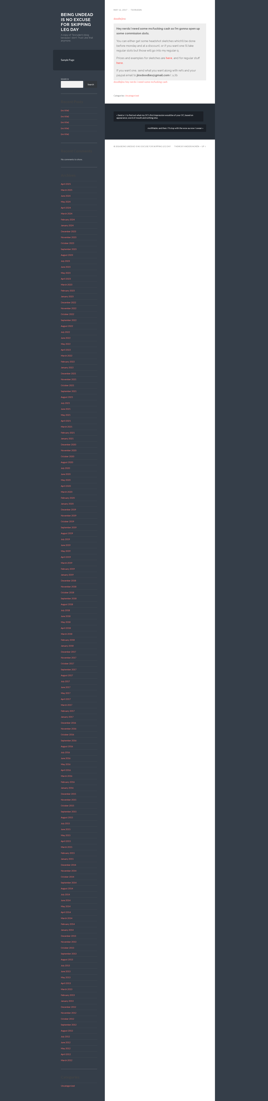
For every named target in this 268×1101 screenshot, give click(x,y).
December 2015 (68, 794)
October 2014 (67, 876)
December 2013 (68, 936)
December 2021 (68, 373)
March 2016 (66, 776)
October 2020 (67, 456)
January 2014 (67, 930)
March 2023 (66, 284)
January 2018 (67, 645)
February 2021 (68, 432)
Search (65, 79)
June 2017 (65, 687)
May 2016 (65, 764)
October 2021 (67, 385)
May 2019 (65, 551)
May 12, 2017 (120, 10)
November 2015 (68, 799)
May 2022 (65, 344)
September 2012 (68, 1024)
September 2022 (68, 320)
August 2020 (67, 462)
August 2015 (67, 817)
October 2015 (67, 805)
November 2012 (68, 1013)
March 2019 (66, 563)
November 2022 (68, 308)
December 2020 (68, 444)
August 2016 (67, 746)
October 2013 (67, 948)
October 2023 (67, 243)
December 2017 (68, 651)
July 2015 (65, 823)
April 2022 (66, 349)
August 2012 (67, 1030)
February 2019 (68, 569)
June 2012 (65, 1042)
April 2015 (66, 841)
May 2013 (65, 977)
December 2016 (68, 723)
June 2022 (65, 338)
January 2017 (67, 717)
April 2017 (66, 699)
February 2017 (68, 711)
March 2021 (66, 426)
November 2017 (68, 657)
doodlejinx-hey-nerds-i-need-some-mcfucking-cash (140, 81)
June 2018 (65, 616)
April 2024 (66, 207)
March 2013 (66, 989)
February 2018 (68, 640)
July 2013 (65, 965)
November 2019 (68, 515)
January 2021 (67, 438)
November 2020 (68, 450)
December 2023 (68, 231)
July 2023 (65, 261)
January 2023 (67, 296)
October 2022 (67, 314)
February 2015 (68, 853)
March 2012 (66, 1060)
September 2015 (68, 811)
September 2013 (68, 953)
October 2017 (67, 663)
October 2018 (67, 592)
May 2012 (65, 1048)
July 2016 (65, 752)
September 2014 (68, 882)
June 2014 (65, 900)
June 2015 (65, 829)
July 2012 (65, 1036)
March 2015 (66, 847)
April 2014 (66, 912)
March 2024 (66, 213)
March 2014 (66, 918)
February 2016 (68, 782)
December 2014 (68, 865)
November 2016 (68, 728)
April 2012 (66, 1054)
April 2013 (66, 983)
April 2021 (66, 421)
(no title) (65, 110)
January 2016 (67, 788)
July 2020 (65, 468)
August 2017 (67, 675)
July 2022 (65, 332)
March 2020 (66, 492)
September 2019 (68, 527)
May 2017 (65, 693)
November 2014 (68, 870)
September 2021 (68, 391)
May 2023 (65, 273)
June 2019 (65, 545)
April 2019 (66, 557)
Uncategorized (68, 1086)
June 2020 (65, 474)
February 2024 (68, 219)
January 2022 (67, 367)
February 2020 (68, 498)
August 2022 (67, 326)
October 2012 (67, 1019)
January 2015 (67, 859)
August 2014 (67, 888)
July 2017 (65, 681)
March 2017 (66, 705)
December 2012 (68, 1007)
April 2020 (66, 486)
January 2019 (67, 574)
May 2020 (65, 480)
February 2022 (68, 361)
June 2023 (65, 267)
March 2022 (66, 355)
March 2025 (66, 190)
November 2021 (68, 379)
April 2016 (66, 770)
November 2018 (68, 586)
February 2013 (68, 995)
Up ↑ (204, 146)
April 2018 (66, 628)
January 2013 (67, 1001)
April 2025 (66, 184)
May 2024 (65, 201)
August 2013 (67, 959)
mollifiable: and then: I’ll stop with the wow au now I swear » (175, 128)
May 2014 (65, 906)
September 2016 (68, 740)
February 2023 (68, 290)
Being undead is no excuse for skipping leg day (77, 22)
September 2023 (68, 249)
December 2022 (68, 302)
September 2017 (68, 669)
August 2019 (67, 533)
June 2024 (65, 196)
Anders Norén (191, 146)
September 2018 (68, 598)
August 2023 (67, 255)
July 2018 (65, 610)
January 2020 (67, 503)
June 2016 (65, 758)
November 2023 (68, 237)
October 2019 (67, 521)
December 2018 (68, 580)
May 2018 (65, 622)
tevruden (136, 10)
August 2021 (67, 397)
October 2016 (67, 734)
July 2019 (65, 539)
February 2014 (68, 924)
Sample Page (67, 59)
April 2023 (66, 278)
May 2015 (65, 835)
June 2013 (65, 971)
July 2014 (65, 894)
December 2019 (68, 509)
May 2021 (65, 415)
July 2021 (65, 403)
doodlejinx (119, 18)
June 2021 (65, 409)
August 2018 (67, 604)
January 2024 (67, 225)
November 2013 (68, 942)
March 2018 (66, 634)
